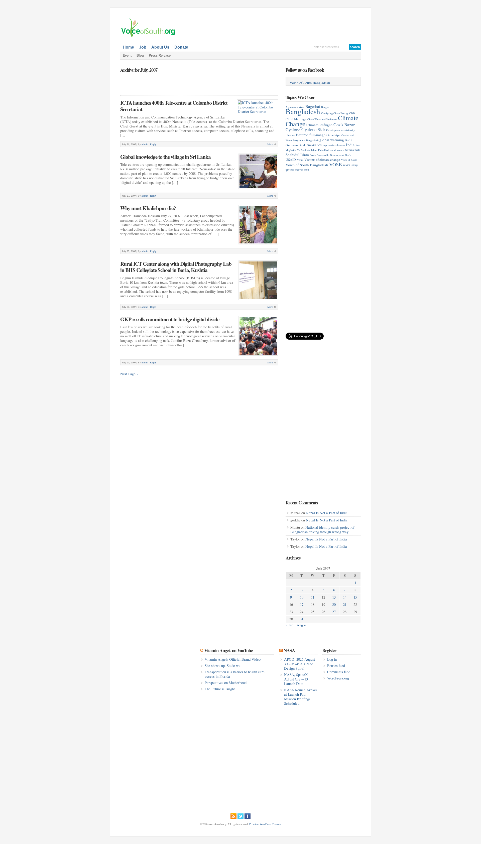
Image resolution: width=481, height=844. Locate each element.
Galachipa (333, 135)
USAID (291, 159)
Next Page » (129, 373)
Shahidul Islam (297, 154)
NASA (289, 650)
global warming (331, 139)
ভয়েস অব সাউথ (302, 170)
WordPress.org (338, 678)
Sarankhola (352, 150)
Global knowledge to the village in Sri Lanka (165, 157)
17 (301, 604)
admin (145, 144)
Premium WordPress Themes (265, 824)
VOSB (335, 164)
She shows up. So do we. (223, 665)
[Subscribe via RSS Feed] (233, 815)
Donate (181, 47)
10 (301, 597)
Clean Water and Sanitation (322, 119)
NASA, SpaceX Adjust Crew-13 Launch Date (296, 679)
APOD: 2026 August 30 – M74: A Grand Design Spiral (299, 664)
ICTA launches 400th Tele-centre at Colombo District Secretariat (173, 106)
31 (301, 619)
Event (127, 55)
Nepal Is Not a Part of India (326, 512)
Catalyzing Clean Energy (334, 113)
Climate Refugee (319, 124)
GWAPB (311, 145)
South (313, 155)
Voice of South (349, 160)
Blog (140, 55)
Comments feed (338, 671)
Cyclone (293, 129)
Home (128, 47)
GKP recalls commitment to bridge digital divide (169, 319)
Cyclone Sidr (313, 129)
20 (334, 604)
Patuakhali (323, 150)
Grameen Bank (296, 145)
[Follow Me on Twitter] (240, 815)
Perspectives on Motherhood (226, 682)
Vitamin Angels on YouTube (228, 650)
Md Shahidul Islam (307, 150)
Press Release (160, 55)
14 (344, 597)
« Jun (289, 625)
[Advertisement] (302, 25)
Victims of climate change (322, 159)
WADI (346, 165)
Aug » (301, 625)
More (270, 144)
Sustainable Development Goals (334, 155)
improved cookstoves (334, 145)
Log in (332, 659)
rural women (337, 150)
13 (334, 597)
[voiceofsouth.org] (148, 37)
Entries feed (336, 665)
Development (333, 130)
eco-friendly (348, 130)
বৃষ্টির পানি (290, 170)
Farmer (290, 135)
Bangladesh (303, 111)
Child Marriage (296, 119)
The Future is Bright (220, 688)
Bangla (325, 107)
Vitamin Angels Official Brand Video (233, 659)
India (350, 145)
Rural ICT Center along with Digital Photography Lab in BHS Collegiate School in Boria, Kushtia (175, 267)
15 (355, 597)
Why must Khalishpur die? (148, 208)
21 (344, 604)
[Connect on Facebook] (248, 815)
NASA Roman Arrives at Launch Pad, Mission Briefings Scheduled (300, 696)
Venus (300, 160)
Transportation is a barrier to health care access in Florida (235, 674)
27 (334, 611)
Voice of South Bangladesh (310, 82)
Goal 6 (348, 140)
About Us (160, 47)
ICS (319, 145)
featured (302, 134)
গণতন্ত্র (354, 165)
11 (312, 597)
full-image (317, 134)
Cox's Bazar (344, 124)
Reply (153, 144)
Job (142, 47)
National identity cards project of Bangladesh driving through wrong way (322, 529)
